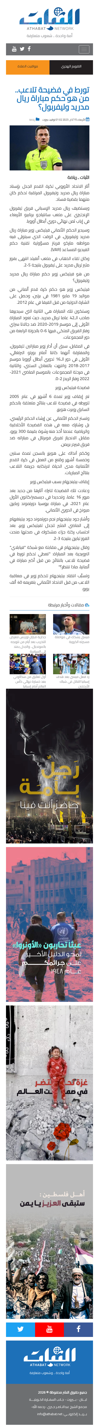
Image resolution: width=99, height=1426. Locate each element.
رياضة (32, 119)
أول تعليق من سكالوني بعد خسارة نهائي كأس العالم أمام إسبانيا (29, 681)
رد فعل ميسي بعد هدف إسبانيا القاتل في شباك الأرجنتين (72, 681)
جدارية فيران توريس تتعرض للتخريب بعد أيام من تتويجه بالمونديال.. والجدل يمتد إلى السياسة (28, 644)
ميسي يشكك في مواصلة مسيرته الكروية (72, 639)
